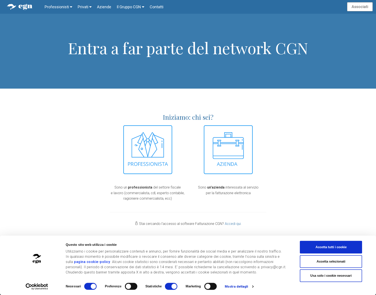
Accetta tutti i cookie (331, 247)
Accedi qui (233, 224)
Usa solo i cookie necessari (331, 275)
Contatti (156, 7)
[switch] (131, 286)
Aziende (104, 7)
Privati (83, 7)
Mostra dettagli (236, 286)
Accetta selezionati (331, 261)
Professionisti (57, 7)
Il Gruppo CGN (129, 7)
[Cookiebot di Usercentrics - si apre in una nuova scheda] (37, 286)
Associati (360, 6)
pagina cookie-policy (92, 262)
